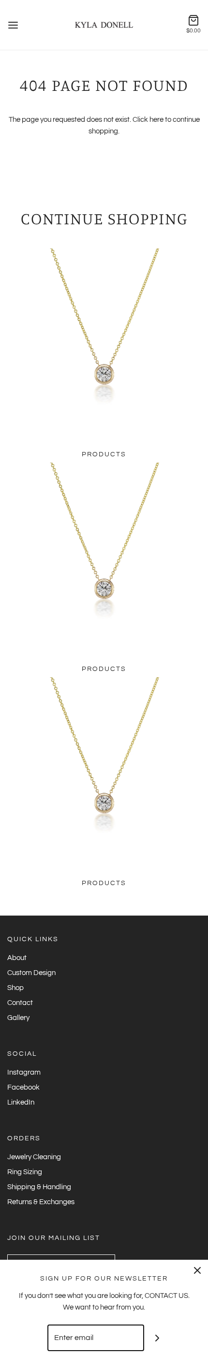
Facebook (23, 1087)
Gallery (18, 1017)
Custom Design (31, 972)
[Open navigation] (13, 25)
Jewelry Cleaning (34, 1157)
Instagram (24, 1072)
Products (104, 454)
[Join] (157, 1338)
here (156, 119)
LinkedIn (20, 1102)
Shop (15, 987)
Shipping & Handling (39, 1187)
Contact (20, 1002)
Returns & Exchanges (40, 1202)
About (17, 957)
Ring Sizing (24, 1172)
